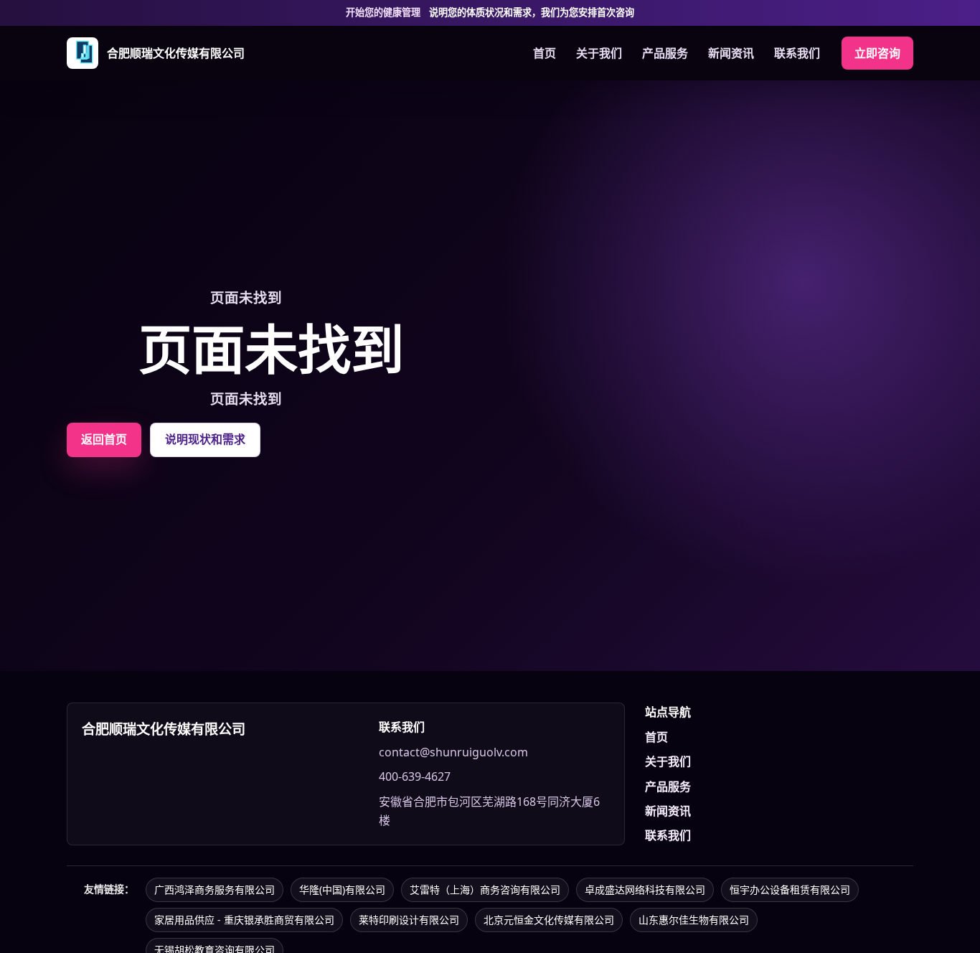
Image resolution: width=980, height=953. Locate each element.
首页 (544, 53)
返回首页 (104, 439)
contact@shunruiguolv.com (453, 752)
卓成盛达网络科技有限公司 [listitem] (645, 889)
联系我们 (797, 53)
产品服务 (665, 53)
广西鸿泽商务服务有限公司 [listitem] (214, 889)
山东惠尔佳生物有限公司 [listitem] (694, 919)
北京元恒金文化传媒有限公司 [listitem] (549, 919)
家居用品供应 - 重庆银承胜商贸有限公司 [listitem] (244, 919)
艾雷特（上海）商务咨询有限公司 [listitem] (485, 889)
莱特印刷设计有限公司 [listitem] (409, 919)
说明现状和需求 (205, 439)
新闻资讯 (731, 53)
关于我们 (599, 53)
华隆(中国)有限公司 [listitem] (342, 889)
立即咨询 (877, 53)
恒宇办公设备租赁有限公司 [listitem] (790, 889)
